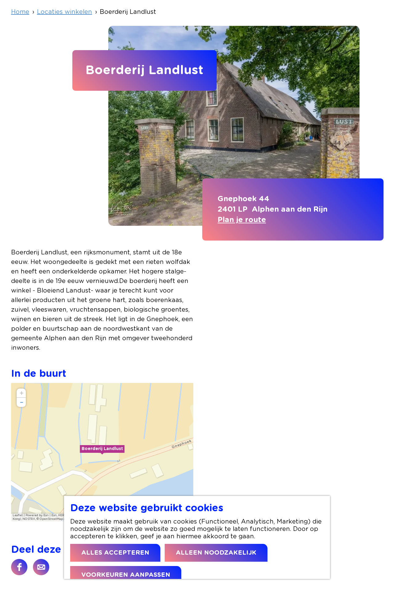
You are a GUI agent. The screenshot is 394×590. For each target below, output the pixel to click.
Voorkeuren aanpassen (125, 575)
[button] (102, 452)
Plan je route (242, 220)
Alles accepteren (115, 553)
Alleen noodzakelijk (216, 553)
